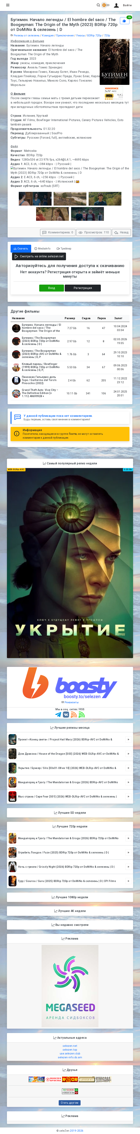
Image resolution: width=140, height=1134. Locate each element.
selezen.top (70, 1049)
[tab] (21, 249)
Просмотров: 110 (96, 232)
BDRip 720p (94, 35)
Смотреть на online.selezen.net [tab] (41, 256)
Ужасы (80, 35)
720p (107, 35)
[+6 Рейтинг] (125, 20)
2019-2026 (76, 1130)
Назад (124, 232)
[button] (122, 5)
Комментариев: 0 (60, 232)
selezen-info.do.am (70, 1057)
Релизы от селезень (27, 35)
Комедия (48, 35)
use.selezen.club (70, 1053)
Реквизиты (71, 702)
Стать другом (69, 1102)
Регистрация (83, 288)
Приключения (65, 35)
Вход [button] (51, 288)
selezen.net (70, 1045)
